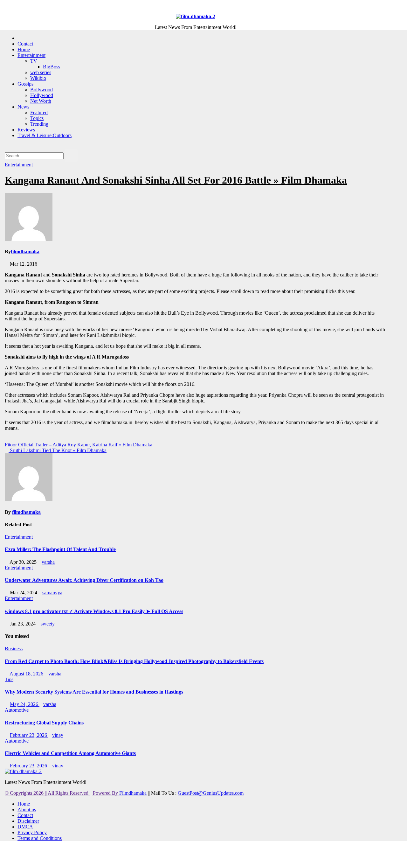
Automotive (17, 710)
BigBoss (51, 66)
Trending (39, 124)
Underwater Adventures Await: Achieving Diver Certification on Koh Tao (84, 580)
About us (26, 809)
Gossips (25, 84)
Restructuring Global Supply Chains (44, 722)
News (23, 106)
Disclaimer (28, 821)
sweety (48, 623)
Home (23, 49)
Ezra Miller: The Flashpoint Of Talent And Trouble (60, 549)
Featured (39, 112)
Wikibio (38, 78)
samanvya (52, 592)
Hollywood (41, 95)
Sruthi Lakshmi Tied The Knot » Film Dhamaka (58, 450)
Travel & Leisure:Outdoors (44, 135)
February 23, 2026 (29, 735)
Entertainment (31, 55)
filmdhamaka (25, 251)
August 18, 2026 (27, 673)
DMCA (25, 826)
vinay (57, 735)
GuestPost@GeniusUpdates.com (211, 793)
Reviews (26, 129)
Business (14, 648)
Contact (25, 43)
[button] (7, 146)
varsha (48, 562)
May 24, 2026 (24, 704)
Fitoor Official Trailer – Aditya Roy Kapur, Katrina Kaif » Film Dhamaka (79, 444)
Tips (9, 679)
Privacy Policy (32, 832)
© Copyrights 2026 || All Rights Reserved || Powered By (62, 793)
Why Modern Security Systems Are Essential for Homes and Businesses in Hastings (94, 692)
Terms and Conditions (39, 838)
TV (33, 61)
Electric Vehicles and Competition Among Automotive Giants (70, 753)
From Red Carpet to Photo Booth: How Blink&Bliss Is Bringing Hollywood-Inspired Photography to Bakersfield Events (134, 661)
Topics (37, 118)
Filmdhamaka (133, 793)
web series (40, 72)
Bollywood (41, 89)
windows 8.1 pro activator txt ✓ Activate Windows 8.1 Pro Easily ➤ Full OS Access (94, 611)
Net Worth (40, 101)
